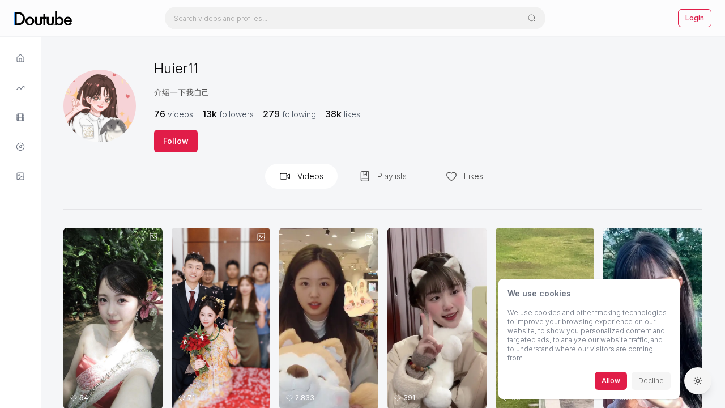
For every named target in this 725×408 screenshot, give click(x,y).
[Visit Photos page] (20, 176)
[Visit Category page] (20, 146)
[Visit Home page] (20, 58)
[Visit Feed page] (20, 117)
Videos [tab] (310, 176)
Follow (176, 141)
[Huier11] (99, 106)
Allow (611, 380)
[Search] (532, 18)
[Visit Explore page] (20, 87)
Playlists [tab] (392, 176)
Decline (651, 380)
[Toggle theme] (697, 380)
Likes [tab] (473, 176)
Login (694, 18)
